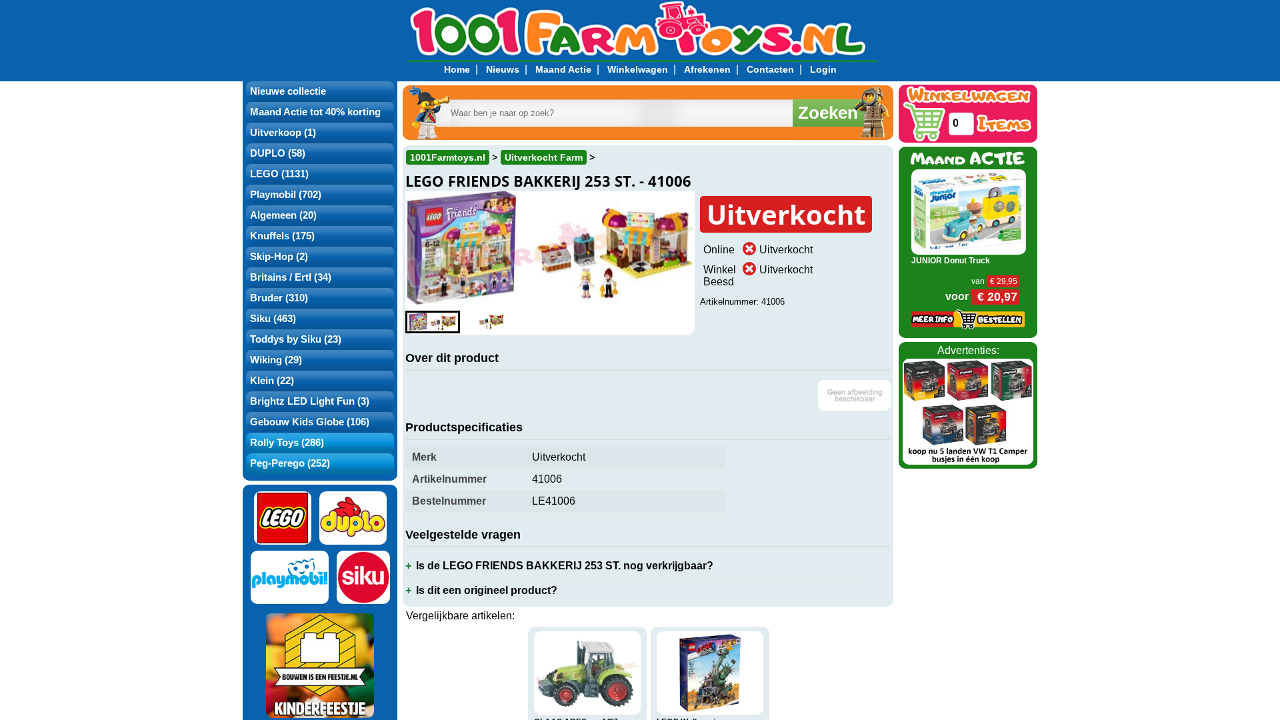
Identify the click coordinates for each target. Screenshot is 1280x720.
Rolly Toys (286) (287, 442)
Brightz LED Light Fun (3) (309, 401)
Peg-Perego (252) (290, 463)
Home (457, 69)
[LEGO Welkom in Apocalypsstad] (710, 673)
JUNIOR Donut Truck (950, 260)
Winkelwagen (637, 69)
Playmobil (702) (285, 194)
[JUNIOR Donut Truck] (969, 211)
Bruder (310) (279, 298)
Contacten (770, 69)
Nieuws (502, 69)
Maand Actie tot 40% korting (315, 112)
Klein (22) (272, 380)
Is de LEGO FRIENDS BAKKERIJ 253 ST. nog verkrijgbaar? (564, 565)
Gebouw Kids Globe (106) (309, 422)
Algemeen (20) (283, 215)
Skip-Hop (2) (279, 256)
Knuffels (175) (282, 236)
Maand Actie (563, 69)
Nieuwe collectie (288, 91)
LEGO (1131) (279, 174)
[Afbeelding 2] (491, 322)
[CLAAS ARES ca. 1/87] (587, 673)
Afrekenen (707, 69)
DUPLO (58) (277, 153)
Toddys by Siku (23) (295, 339)
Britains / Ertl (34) (290, 277)
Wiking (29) (276, 360)
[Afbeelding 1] (432, 322)
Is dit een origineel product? (486, 590)
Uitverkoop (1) (283, 132)
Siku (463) (273, 318)
